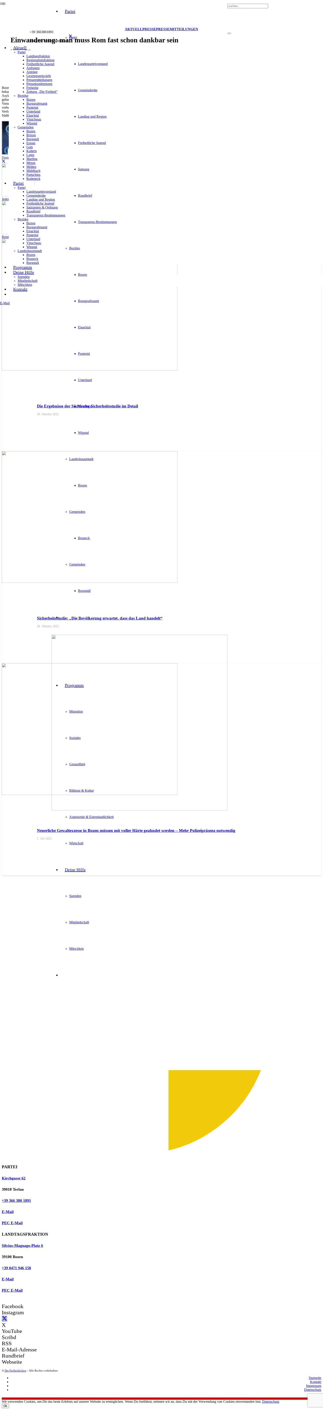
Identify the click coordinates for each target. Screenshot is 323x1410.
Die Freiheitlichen (15, 1370)
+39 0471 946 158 (16, 1268)
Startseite (315, 1378)
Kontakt (315, 1382)
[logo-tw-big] (138, 1158)
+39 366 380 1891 (16, 1200)
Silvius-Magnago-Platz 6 (22, 1245)
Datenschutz (312, 1390)
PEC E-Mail (12, 1223)
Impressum (313, 1386)
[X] (71, 36)
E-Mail (8, 1212)
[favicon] (139, 809)
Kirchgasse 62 (13, 1178)
